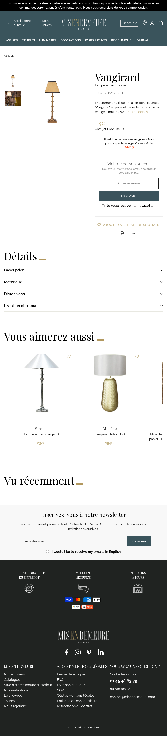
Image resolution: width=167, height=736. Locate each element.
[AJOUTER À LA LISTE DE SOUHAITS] (69, 356)
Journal (10, 701)
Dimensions (14, 294)
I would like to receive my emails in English (86, 552)
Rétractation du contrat (74, 706)
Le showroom (14, 695)
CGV (60, 690)
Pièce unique (121, 40)
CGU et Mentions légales (75, 695)
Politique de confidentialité (77, 701)
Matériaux (13, 282)
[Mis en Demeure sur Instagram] (77, 652)
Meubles (28, 40)
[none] (13, 81)
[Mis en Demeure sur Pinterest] (89, 652)
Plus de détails (137, 112)
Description (14, 270)
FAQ (60, 680)
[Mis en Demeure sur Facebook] (66, 652)
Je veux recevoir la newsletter (131, 206)
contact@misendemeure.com (132, 697)
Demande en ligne (71, 674)
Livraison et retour (71, 685)
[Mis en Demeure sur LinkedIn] (101, 651)
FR (7, 23)
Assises (12, 40)
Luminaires (47, 40)
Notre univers (47, 23)
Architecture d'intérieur (22, 23)
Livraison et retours (21, 305)
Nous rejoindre (15, 706)
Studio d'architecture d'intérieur (28, 685)
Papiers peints (96, 40)
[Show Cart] (160, 23)
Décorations (70, 40)
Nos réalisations (16, 690)
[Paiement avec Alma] (87, 608)
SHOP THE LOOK (17, 50)
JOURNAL (142, 40)
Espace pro (129, 23)
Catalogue (12, 680)
